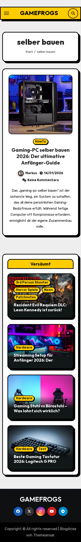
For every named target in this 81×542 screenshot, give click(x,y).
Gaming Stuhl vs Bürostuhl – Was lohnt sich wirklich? (40, 408)
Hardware (24, 347)
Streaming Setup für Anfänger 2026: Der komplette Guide (33, 360)
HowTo (40, 141)
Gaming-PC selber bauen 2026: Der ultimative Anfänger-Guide (40, 156)
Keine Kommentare (43, 180)
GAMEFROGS (39, 13)
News (48, 290)
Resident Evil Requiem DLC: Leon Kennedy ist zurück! (40, 307)
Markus (31, 173)
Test (42, 449)
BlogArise (68, 529)
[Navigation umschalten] (6, 13)
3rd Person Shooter (32, 282)
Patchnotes (26, 297)
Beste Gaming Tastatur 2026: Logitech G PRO (37, 459)
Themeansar (43, 535)
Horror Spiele (27, 290)
